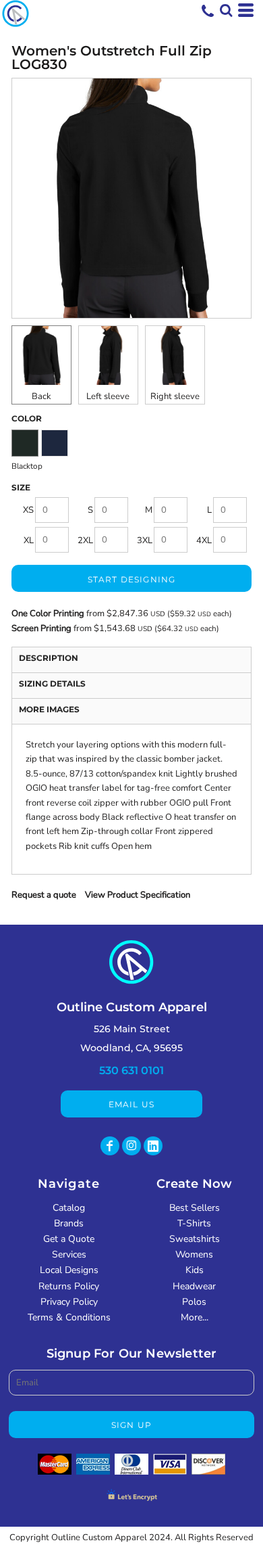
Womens (194, 1254)
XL (29, 540)
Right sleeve (175, 396)
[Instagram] (131, 1145)
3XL (144, 540)
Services (69, 1254)
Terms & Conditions (69, 1317)
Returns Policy (68, 1286)
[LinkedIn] (153, 1145)
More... (194, 1317)
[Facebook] (109, 1145)
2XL (85, 540)
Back (41, 396)
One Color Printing (47, 613)
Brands (69, 1223)
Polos (194, 1301)
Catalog (69, 1207)
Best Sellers (194, 1207)
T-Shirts (194, 1223)
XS (28, 510)
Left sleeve (107, 396)
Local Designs (69, 1270)
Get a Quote (68, 1238)
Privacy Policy (69, 1301)
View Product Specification (137, 895)
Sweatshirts (194, 1238)
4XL (204, 540)
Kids (194, 1270)
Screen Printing (42, 628)
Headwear (194, 1286)
